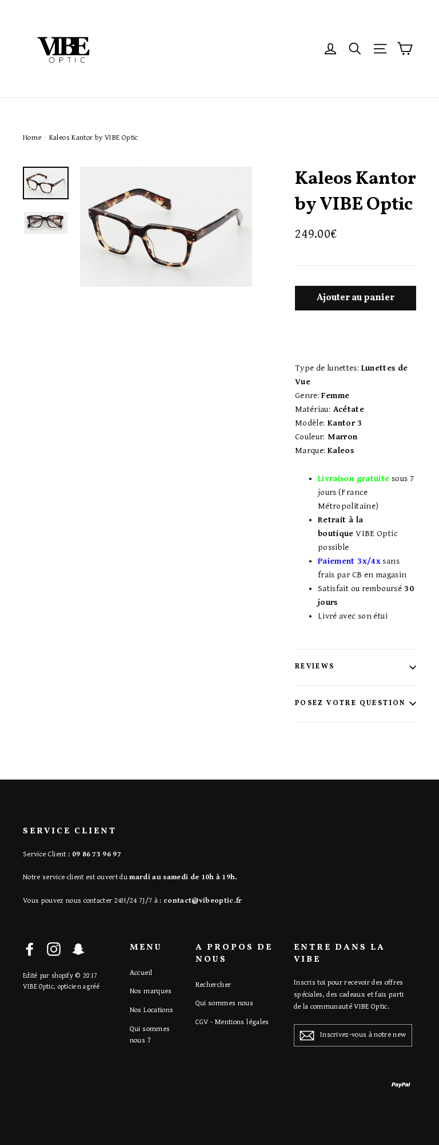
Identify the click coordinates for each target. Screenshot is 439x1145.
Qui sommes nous (224, 1003)
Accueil (141, 973)
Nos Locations (152, 1010)
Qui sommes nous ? (150, 1035)
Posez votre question (350, 703)
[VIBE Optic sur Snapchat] (78, 949)
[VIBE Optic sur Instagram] (54, 949)
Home (32, 137)
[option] (166, 226)
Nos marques (151, 991)
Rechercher (213, 985)
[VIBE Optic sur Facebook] (30, 949)
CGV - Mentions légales (232, 1022)
